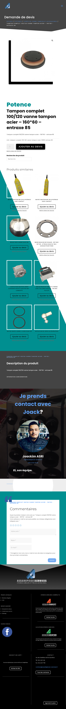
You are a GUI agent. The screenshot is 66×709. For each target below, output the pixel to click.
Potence (18, 21)
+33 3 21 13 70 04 (33, 463)
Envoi (52, 560)
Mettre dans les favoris (14, 151)
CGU (3, 600)
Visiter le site (50, 617)
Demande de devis (7, 609)
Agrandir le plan (50, 703)
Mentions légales (6, 598)
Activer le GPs (15, 668)
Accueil (10, 21)
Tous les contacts (43, 672)
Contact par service (7, 611)
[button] (52, 40)
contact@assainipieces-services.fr (47, 667)
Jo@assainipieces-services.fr (33, 459)
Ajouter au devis (31, 146)
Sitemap (4, 613)
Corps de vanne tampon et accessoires (40, 21)
